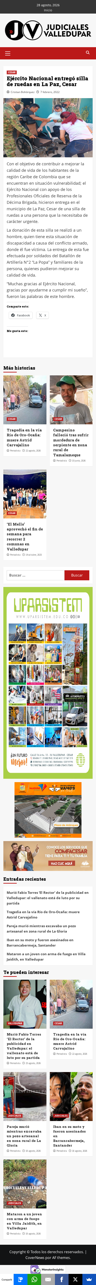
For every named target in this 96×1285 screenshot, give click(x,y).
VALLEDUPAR (15, 1023)
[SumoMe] (89, 1279)
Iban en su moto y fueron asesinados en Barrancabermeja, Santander (40, 942)
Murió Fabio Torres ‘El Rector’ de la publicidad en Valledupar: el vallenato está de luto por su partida (48, 897)
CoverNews (34, 1257)
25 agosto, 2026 (33, 1063)
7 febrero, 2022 (50, 92)
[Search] (87, 53)
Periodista (15, 450)
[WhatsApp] (34, 1279)
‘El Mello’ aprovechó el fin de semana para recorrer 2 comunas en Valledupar (25, 536)
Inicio (48, 10)
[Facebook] (62, 1279)
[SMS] (20, 1279)
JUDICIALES (14, 1115)
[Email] (48, 1279)
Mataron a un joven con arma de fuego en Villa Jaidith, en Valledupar (46, 956)
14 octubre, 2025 (34, 554)
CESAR (11, 72)
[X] (75, 1279)
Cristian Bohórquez (23, 92)
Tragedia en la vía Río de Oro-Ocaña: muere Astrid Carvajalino (24, 437)
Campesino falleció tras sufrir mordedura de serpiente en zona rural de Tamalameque (71, 442)
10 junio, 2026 (79, 460)
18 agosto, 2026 (33, 1150)
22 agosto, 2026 (33, 450)
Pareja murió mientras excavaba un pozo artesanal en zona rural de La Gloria (41, 928)
